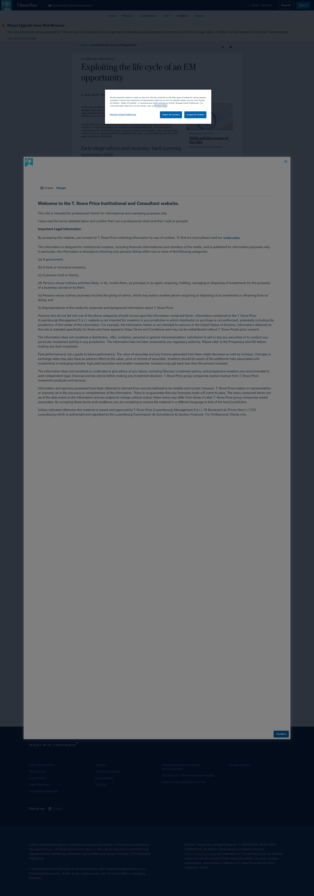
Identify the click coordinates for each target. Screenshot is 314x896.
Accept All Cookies (195, 114)
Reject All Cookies (170, 114)
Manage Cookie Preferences (123, 114)
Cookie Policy (161, 106)
